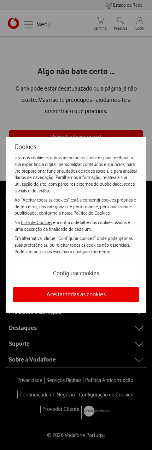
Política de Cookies (92, 213)
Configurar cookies (76, 273)
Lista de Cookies (36, 222)
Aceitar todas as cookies (76, 294)
